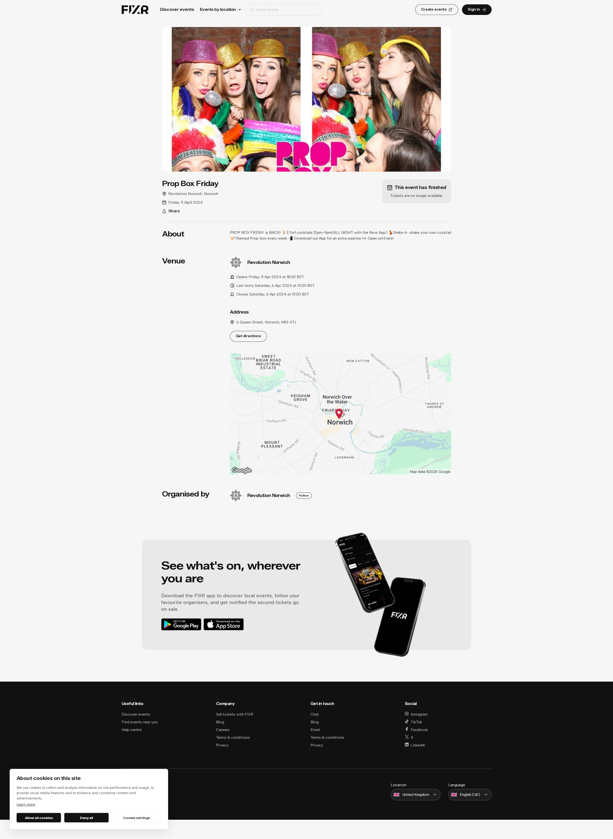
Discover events (177, 9)
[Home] (135, 9)
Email (315, 729)
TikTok (416, 722)
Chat (314, 714)
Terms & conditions (233, 737)
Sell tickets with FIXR (234, 714)
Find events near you (140, 722)
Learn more (26, 804)
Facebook (419, 729)
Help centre (132, 729)
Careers (223, 729)
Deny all (86, 818)
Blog (220, 722)
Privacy (222, 745)
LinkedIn (418, 745)
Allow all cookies (39, 818)
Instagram (419, 714)
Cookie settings (136, 818)
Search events (267, 9)
